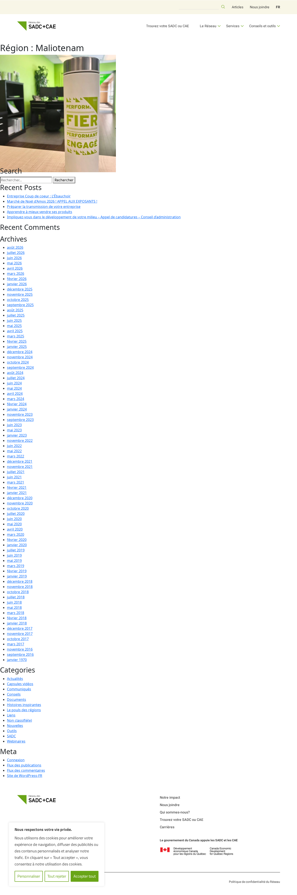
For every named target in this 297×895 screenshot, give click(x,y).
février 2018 (17, 618)
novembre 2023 (20, 414)
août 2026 (15, 247)
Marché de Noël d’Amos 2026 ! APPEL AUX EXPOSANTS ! (52, 201)
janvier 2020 (17, 545)
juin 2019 (14, 555)
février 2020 (17, 539)
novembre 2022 (20, 440)
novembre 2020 (20, 503)
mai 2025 (14, 325)
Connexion (16, 760)
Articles (237, 7)
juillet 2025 (16, 315)
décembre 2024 (19, 351)
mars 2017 (15, 644)
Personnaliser (28, 876)
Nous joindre (259, 7)
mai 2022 (14, 451)
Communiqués (19, 689)
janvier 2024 (17, 409)
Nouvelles (15, 725)
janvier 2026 (17, 284)
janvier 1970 (17, 659)
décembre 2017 (19, 628)
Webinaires (16, 741)
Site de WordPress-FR (24, 775)
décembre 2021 (19, 461)
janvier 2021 (17, 492)
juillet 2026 (16, 252)
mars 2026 (15, 273)
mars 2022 (15, 456)
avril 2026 (15, 268)
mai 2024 (14, 388)
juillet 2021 (16, 471)
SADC (11, 736)
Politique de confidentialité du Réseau (254, 882)
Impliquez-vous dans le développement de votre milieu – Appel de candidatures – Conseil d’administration (94, 217)
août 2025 (15, 310)
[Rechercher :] (26, 180)
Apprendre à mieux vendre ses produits (39, 211)
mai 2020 (14, 524)
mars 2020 (15, 534)
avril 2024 (15, 393)
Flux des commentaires (26, 770)
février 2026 (17, 278)
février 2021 (17, 487)
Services (232, 26)
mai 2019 (14, 560)
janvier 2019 (17, 576)
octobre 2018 (18, 591)
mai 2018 (14, 607)
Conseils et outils (262, 26)
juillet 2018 (16, 597)
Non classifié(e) (19, 720)
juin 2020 (14, 518)
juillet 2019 (16, 550)
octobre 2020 (18, 508)
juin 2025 (14, 320)
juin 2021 (14, 477)
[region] (56, 854)
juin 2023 (14, 424)
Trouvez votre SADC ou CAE (167, 26)
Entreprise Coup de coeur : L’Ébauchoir (39, 196)
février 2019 (17, 571)
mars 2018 (15, 612)
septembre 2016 (20, 654)
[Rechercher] (223, 6)
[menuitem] (278, 7)
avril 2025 (15, 331)
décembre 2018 (19, 581)
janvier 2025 (17, 346)
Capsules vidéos (20, 683)
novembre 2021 (20, 466)
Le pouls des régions (24, 710)
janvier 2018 (17, 623)
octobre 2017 (18, 638)
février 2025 (17, 341)
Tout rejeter (56, 876)
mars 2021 (15, 482)
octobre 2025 (18, 299)
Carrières (167, 827)
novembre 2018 (20, 586)
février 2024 (17, 404)
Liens (11, 715)
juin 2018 (14, 602)
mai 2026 (14, 263)
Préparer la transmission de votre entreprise (43, 206)
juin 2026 (14, 257)
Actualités (15, 678)
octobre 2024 (18, 362)
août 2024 (15, 372)
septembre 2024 (20, 367)
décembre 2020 (19, 498)
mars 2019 (15, 565)
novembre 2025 (20, 294)
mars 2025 (15, 336)
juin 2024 (14, 383)
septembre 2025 (20, 304)
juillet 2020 (16, 513)
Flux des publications (24, 765)
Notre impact (170, 797)
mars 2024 (15, 398)
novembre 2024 (20, 357)
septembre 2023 (20, 419)
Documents (16, 699)
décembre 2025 (19, 289)
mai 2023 (14, 430)
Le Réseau (208, 26)
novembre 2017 (20, 633)
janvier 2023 (17, 435)
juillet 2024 (16, 378)
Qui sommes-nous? (175, 812)
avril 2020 (15, 529)
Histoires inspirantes (24, 704)
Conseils (14, 694)
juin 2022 (14, 445)
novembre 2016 (20, 649)
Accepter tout (84, 876)
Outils (12, 730)
